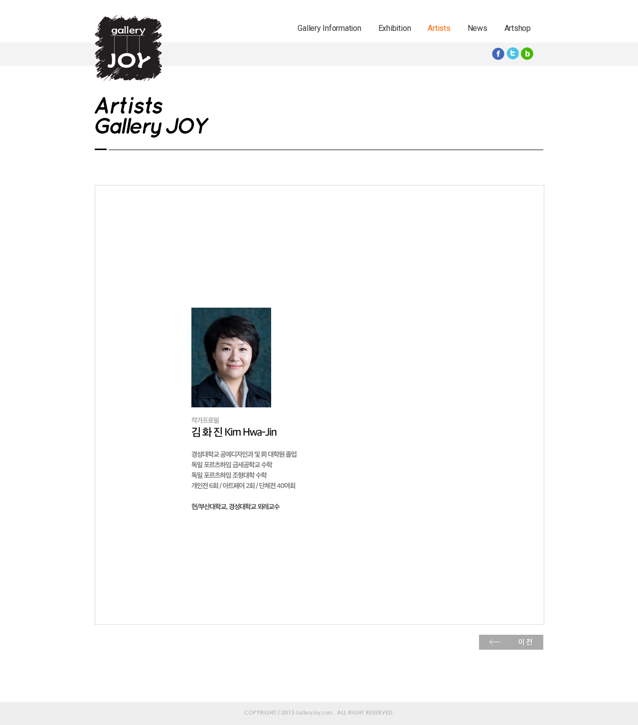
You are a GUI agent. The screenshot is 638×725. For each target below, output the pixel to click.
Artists (439, 28)
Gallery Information (329, 28)
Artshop (517, 28)
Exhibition (394, 28)
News (477, 28)
